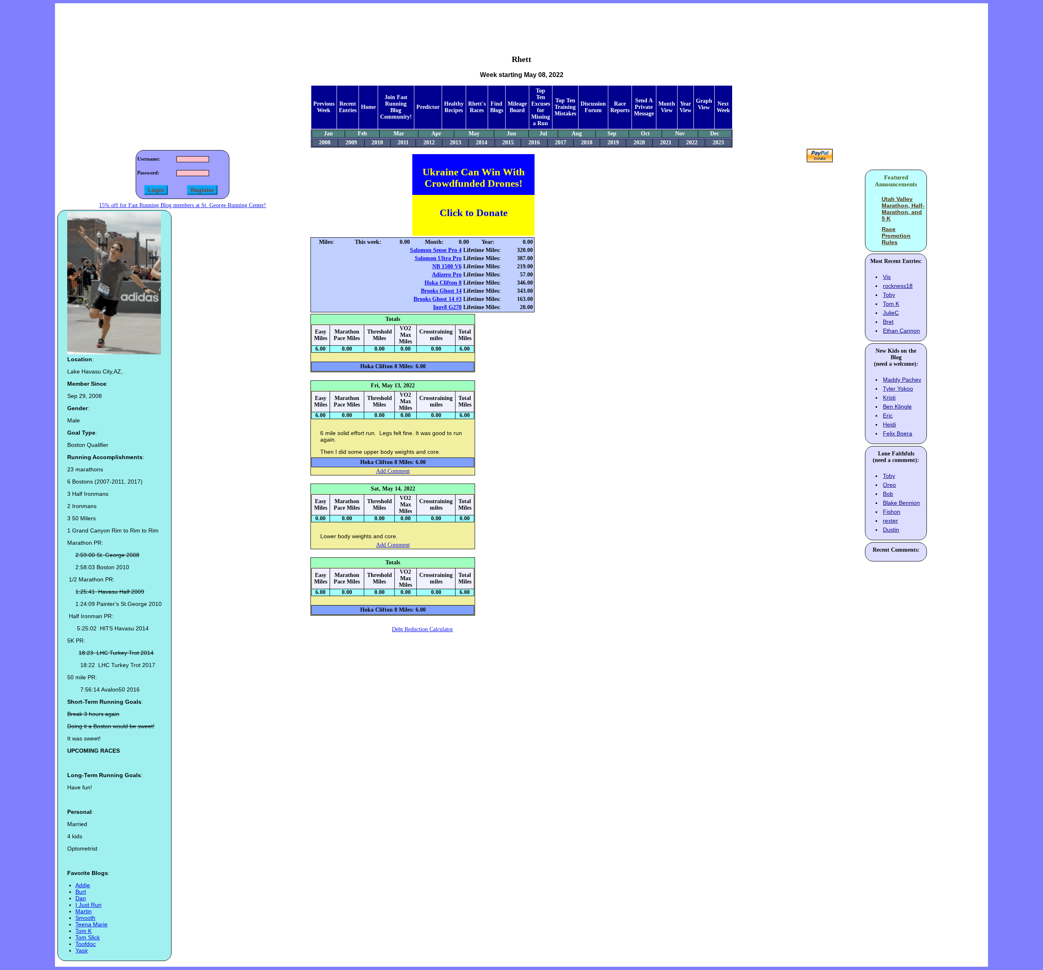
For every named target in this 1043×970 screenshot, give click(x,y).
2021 (665, 142)
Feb (362, 133)
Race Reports (619, 107)
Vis (887, 277)
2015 (508, 142)
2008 (324, 142)
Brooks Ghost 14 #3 (438, 299)
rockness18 (898, 286)
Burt (80, 891)
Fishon (891, 511)
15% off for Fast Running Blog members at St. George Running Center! (182, 205)
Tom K (83, 931)
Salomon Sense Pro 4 (436, 250)
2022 (692, 142)
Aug (577, 133)
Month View (666, 107)
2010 (377, 142)
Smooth (85, 918)
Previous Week (323, 107)
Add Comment (393, 471)
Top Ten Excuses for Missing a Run (540, 107)
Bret (888, 321)
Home (368, 107)
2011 (403, 142)
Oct (645, 133)
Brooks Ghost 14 (441, 291)
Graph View (704, 104)
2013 (455, 142)
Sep (611, 133)
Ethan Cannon (901, 330)
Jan (328, 133)
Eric (888, 415)
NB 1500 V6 (447, 266)
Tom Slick (87, 937)
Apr (436, 133)
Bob (888, 494)
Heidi (889, 424)
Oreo (889, 485)
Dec (714, 133)
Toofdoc (85, 944)
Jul (543, 133)
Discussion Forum (593, 107)
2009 (351, 142)
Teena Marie (91, 924)
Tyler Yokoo (898, 388)
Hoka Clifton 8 (443, 283)
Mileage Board (517, 107)
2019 (613, 142)
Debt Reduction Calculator (422, 629)
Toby (889, 295)
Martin (83, 911)
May (474, 133)
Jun (511, 133)
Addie (82, 885)
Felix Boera (897, 433)
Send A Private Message (644, 107)
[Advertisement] (521, 22)
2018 (586, 142)
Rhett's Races (477, 107)
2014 (481, 142)
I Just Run (88, 905)
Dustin (891, 529)
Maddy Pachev (902, 379)
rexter (890, 520)
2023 (718, 142)
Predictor (428, 107)
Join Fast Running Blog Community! (396, 107)
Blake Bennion (901, 502)
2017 (560, 142)
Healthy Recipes (454, 107)
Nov (680, 133)
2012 (429, 142)
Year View (685, 107)
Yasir (81, 950)
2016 (534, 142)
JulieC (891, 312)
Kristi (889, 397)
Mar (399, 133)
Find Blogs (496, 107)
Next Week (723, 107)
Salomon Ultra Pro (438, 258)
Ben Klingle (897, 406)
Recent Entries (347, 107)
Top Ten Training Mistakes (565, 107)
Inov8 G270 (447, 307)
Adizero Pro (447, 275)
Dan (80, 898)
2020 (639, 142)
